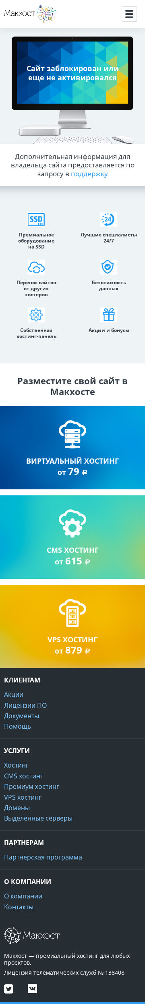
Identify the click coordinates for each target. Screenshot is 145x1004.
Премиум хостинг (31, 786)
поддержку (89, 173)
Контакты (18, 906)
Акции (13, 694)
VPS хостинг (22, 797)
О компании (23, 896)
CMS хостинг (23, 776)
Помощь (17, 726)
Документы (21, 715)
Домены (17, 807)
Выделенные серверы (38, 818)
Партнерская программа (43, 857)
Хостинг (16, 765)
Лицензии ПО (25, 705)
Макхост (17, 22)
